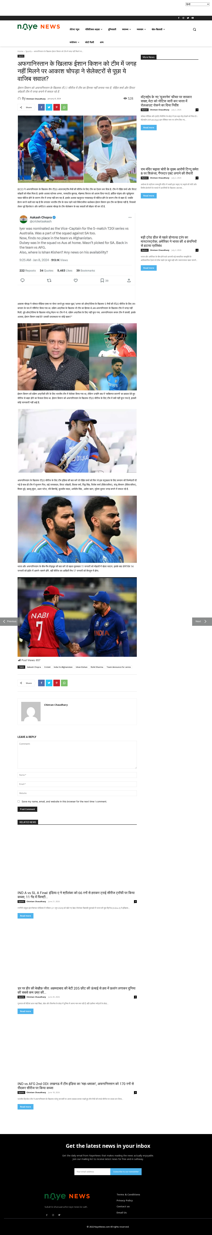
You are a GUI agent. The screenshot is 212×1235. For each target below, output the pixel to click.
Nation (145, 110)
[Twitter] (188, 18)
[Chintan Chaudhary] (20, 98)
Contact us (123, 1206)
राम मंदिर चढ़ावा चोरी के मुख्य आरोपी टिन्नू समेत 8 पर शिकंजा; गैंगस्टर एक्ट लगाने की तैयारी (169, 171)
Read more (148, 127)
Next (197, 621)
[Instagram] (183, 18)
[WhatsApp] (64, 107)
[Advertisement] (60, 7)
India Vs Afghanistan (63, 667)
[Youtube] (192, 18)
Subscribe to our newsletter (126, 1171)
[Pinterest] (56, 107)
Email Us (122, 1212)
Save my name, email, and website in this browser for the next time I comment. (64, 801)
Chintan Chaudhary (36, 98)
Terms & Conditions (128, 1194)
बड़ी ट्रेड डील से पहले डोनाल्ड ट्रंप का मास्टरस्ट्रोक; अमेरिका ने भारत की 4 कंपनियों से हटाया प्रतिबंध (169, 241)
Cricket (47, 667)
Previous (11, 621)
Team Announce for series (118, 667)
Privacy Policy (125, 1200)
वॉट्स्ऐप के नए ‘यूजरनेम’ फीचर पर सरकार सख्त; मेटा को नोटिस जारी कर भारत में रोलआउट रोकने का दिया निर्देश (166, 101)
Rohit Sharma (97, 667)
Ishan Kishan (81, 667)
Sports (29, 51)
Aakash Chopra (34, 667)
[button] (194, 29)
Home (20, 51)
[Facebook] (179, 18)
